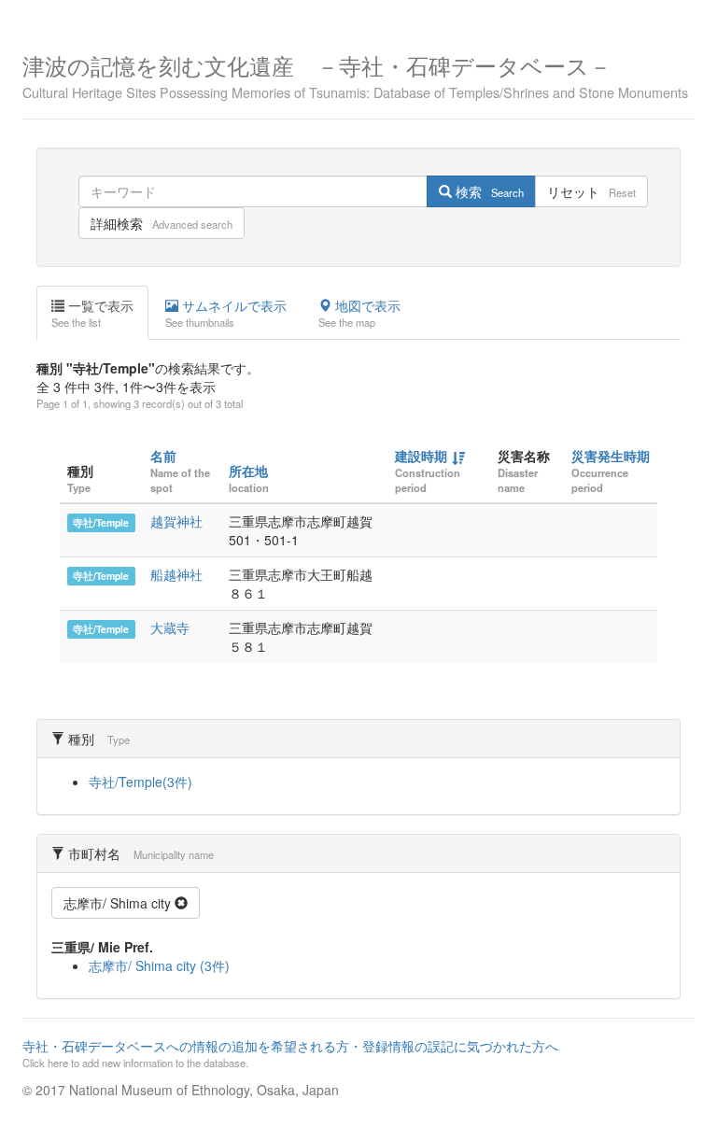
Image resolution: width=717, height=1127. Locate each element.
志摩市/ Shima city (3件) (159, 965)
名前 (163, 455)
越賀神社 (176, 521)
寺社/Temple (101, 522)
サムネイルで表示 (226, 313)
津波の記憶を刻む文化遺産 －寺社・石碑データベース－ (355, 74)
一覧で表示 (92, 313)
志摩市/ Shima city (119, 903)
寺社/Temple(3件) (140, 781)
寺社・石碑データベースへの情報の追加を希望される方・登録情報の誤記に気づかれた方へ (290, 1053)
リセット (591, 191)
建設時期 (421, 455)
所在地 (248, 470)
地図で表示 (359, 313)
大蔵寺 (170, 627)
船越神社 (176, 574)
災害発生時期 (610, 455)
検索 (488, 191)
